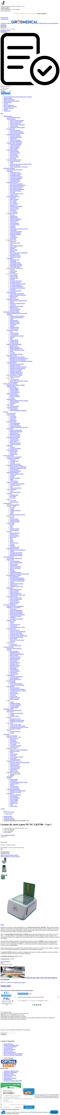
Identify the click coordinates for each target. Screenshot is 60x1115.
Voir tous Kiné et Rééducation (14, 558)
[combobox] (8, 29)
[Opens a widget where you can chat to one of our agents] (54, 1112)
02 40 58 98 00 (4, 17)
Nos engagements (8, 1048)
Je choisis (18, 1107)
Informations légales (9, 1073)
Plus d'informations (5, 961)
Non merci (7, 1107)
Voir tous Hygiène (11, 413)
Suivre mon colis (8, 1076)
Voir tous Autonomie (12, 735)
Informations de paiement (10, 1078)
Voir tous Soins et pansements (14, 457)
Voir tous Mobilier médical (13, 117)
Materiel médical (8, 816)
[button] (3, 1112)
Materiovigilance (8, 1079)
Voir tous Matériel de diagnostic (14, 169)
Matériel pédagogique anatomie (11, 101)
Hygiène (6, 103)
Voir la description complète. (8, 835)
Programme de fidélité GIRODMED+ (13, 1080)
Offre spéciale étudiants (9, 1049)
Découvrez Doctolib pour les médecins (13, 1053)
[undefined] (12, 1001)
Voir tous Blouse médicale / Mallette (16, 385)
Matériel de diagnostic (9, 99)
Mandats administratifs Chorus (11, 1045)
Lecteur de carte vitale (9, 819)
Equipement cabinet (9, 818)
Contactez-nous (4, 19)
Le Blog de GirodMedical (10, 1046)
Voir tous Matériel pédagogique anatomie (17, 313)
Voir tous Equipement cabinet (14, 710)
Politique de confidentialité (10, 1072)
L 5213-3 (41, 1094)
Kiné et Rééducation (9, 105)
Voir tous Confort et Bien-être (14, 648)
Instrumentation (7, 102)
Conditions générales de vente (11, 1071)
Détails (2, 924)
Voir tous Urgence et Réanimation (15, 606)
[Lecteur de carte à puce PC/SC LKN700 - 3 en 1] (4, 864)
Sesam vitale (6, 986)
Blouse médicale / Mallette (10, 106)
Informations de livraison (10, 1075)
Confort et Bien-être (9, 108)
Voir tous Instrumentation (13, 504)
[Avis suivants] (58, 997)
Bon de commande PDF (10, 1052)
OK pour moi (29, 1107)
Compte (3, 808)
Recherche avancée (5, 30)
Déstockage (7, 110)
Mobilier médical (8, 98)
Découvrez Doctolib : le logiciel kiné (13, 1055)
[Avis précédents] (15, 997)
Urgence (6, 109)
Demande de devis (8, 1050)
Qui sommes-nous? (8, 1043)
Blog (2, 963)
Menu (2, 113)
